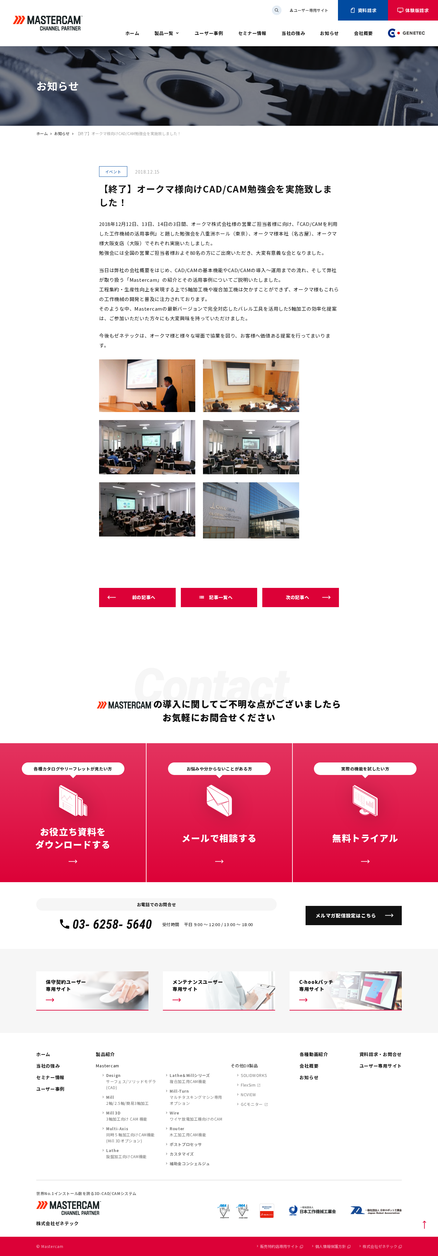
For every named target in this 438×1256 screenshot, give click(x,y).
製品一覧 (164, 33)
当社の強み (293, 33)
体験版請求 (417, 10)
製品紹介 (105, 1054)
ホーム (132, 33)
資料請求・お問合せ (380, 1054)
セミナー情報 (252, 33)
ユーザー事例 (209, 33)
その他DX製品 (244, 1065)
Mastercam (107, 1065)
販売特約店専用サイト (279, 1246)
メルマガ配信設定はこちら (346, 915)
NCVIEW (248, 1094)
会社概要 (363, 33)
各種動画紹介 (313, 1054)
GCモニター (252, 1104)
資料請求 (367, 10)
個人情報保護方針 (330, 1246)
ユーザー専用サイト (308, 10)
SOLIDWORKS (254, 1075)
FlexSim (248, 1085)
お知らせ (329, 33)
